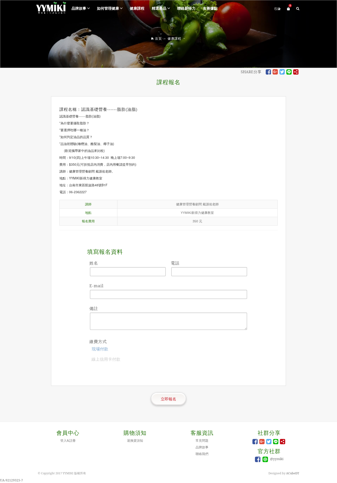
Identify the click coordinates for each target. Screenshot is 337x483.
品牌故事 (79, 8)
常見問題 (202, 440)
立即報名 (168, 399)
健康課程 (137, 8)
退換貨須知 (135, 440)
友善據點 (210, 8)
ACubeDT (292, 473)
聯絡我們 (202, 454)
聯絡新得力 (186, 8)
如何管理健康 (108, 8)
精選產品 (159, 8)
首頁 (158, 38)
